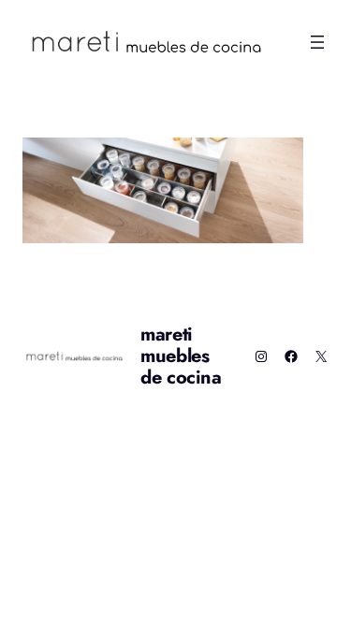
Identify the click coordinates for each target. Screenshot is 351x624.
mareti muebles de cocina (180, 356)
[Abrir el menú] (317, 42)
